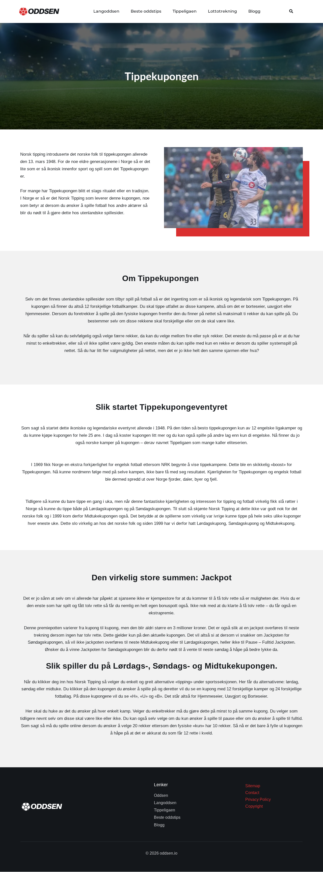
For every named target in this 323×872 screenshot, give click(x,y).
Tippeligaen (185, 11)
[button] (291, 11)
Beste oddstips (146, 11)
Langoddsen (106, 11)
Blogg (254, 11)
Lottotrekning (222, 11)
